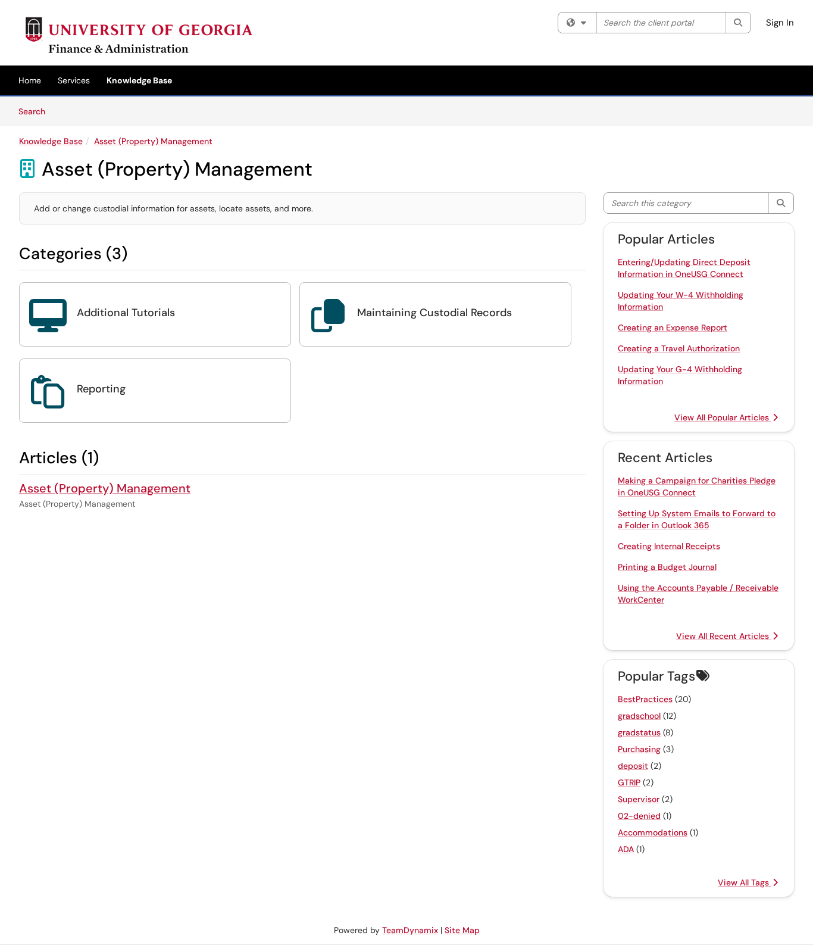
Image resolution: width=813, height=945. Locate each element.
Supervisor (638, 799)
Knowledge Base (139, 80)
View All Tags (744, 882)
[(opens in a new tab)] (141, 36)
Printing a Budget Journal (667, 567)
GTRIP (629, 782)
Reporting (101, 389)
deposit (633, 765)
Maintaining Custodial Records (434, 312)
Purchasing (639, 749)
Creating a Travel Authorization (679, 348)
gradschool (639, 715)
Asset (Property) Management (153, 141)
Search (36, 111)
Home (29, 80)
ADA (626, 849)
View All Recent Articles (723, 636)
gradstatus (639, 732)
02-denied (639, 815)
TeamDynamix (410, 930)
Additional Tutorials (126, 312)
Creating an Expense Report (672, 327)
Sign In (780, 23)
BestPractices (645, 699)
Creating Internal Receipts (669, 546)
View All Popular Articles (722, 417)
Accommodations (652, 832)
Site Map (462, 930)
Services (74, 80)
